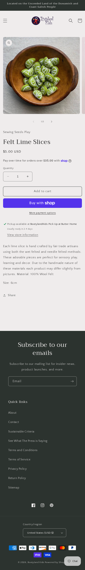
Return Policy (17, 478)
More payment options (42, 213)
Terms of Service (19, 459)
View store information (22, 235)
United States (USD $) (40, 532)
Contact (13, 422)
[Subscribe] (72, 381)
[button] (5, 20)
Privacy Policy (17, 469)
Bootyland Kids (36, 562)
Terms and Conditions (23, 450)
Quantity (8, 168)
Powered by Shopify (56, 562)
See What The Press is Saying (27, 441)
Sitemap (13, 487)
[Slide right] (51, 121)
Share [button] (12, 295)
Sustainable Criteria (21, 431)
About (12, 412)
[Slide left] (33, 121)
